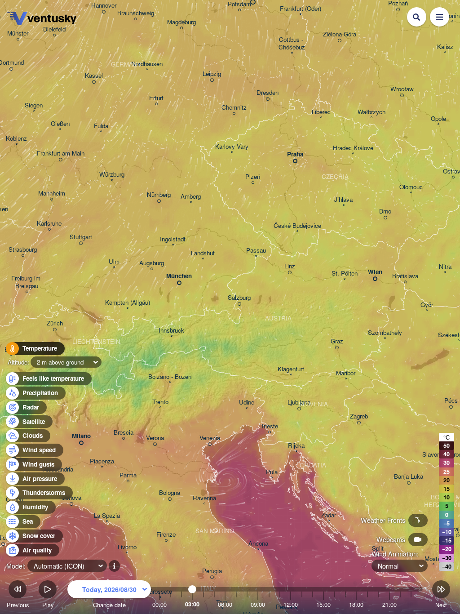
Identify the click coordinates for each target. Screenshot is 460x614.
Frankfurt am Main (60, 153)
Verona (155, 438)
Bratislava (405, 276)
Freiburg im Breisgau (26, 282)
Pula (272, 472)
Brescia (123, 432)
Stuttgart (81, 237)
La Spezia (107, 516)
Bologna (169, 493)
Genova (71, 498)
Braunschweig (135, 13)
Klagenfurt (291, 369)
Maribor (345, 373)
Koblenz (16, 138)
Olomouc (411, 187)
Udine (246, 402)
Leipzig (212, 74)
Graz (337, 341)
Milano (81, 436)
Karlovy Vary (231, 147)
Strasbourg (23, 250)
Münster (17, 33)
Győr (426, 305)
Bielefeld (54, 29)
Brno (385, 211)
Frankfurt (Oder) (300, 9)
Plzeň (252, 177)
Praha (295, 154)
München (179, 276)
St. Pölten (345, 273)
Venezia (209, 438)
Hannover (103, 5)
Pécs (451, 401)
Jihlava (343, 200)
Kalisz (445, 47)
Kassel (94, 76)
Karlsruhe (49, 223)
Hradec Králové (353, 148)
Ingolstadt (173, 239)
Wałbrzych (371, 112)
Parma (128, 475)
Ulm (114, 262)
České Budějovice (297, 226)
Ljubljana (299, 402)
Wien (375, 272)
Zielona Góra (339, 34)
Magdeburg (181, 22)
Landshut (203, 253)
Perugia (212, 571)
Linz (289, 266)
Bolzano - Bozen (169, 377)
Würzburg (111, 174)
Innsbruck (171, 330)
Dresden (268, 93)
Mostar (433, 559)
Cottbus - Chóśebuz (292, 43)
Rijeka (296, 445)
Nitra (445, 267)
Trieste (269, 426)
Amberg (191, 196)
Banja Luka (408, 477)
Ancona (258, 543)
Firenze (166, 534)
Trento (160, 402)
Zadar (328, 515)
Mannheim (51, 193)
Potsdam (239, 4)
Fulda (101, 126)
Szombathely (385, 333)
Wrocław (402, 89)
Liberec (321, 112)
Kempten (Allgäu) (127, 303)
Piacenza (102, 461)
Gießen (60, 124)
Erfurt (156, 98)
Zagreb (359, 416)
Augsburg (151, 263)
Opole (438, 119)
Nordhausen (147, 64)
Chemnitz (234, 107)
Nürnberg (159, 195)
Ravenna (204, 498)
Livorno (127, 547)
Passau (256, 250)
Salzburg (239, 298)
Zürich (55, 323)
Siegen (34, 105)
